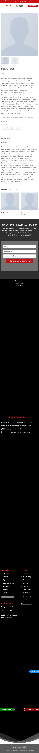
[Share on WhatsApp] (3, 128)
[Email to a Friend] (12, 128)
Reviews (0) (5, 142)
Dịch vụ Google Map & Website (24, 751)
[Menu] (2, 6)
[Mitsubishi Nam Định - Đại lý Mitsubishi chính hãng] (19, 5)
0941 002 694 (17, 429)
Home (3, 66)
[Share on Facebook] (6, 128)
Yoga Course (25, 213)
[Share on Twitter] (9, 128)
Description (5, 139)
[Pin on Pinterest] (16, 128)
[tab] (19, 139)
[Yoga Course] (29, 201)
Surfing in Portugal (7, 213)
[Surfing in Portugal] (10, 201)
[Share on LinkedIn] (19, 128)
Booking (10, 66)
